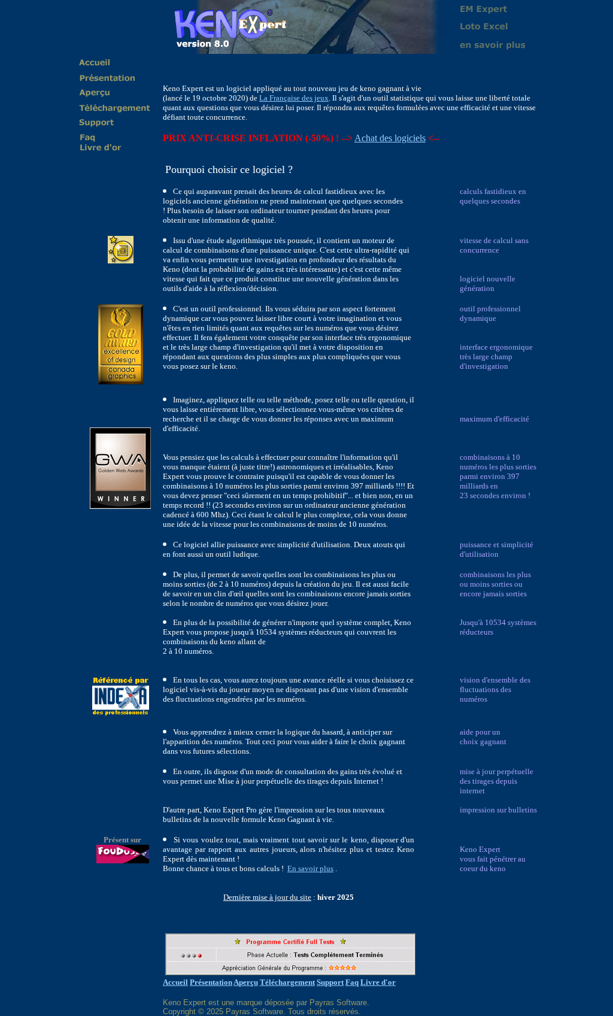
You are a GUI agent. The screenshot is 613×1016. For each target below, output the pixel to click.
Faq (352, 982)
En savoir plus (310, 868)
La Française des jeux (294, 97)
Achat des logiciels (390, 138)
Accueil (175, 982)
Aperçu (245, 982)
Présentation (211, 982)
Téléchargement (287, 982)
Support (330, 982)
